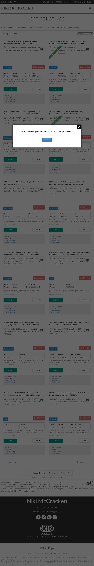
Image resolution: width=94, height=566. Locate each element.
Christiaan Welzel (40, 553)
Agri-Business (20, 27)
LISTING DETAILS (10, 89)
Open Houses (73, 27)
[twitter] (44, 517)
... (54, 473)
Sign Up (12, 2)
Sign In (4, 2)
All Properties (6, 27)
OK (47, 140)
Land (30, 27)
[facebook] (38, 517)
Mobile (51, 27)
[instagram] (55, 517)
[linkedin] (50, 517)
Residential (61, 27)
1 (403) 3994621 (10, 99)
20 (60, 473)
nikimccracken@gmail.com (51, 511)
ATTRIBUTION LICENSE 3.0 (59, 553)
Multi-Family (40, 27)
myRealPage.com (47, 548)
